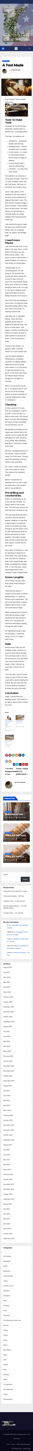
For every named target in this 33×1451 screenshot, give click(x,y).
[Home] (3, 48)
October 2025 (7, 1017)
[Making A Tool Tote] (9, 737)
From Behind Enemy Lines (12, 1320)
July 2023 (6, 1150)
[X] (19, 754)
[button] (29, 48)
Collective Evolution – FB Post (13, 896)
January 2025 (7, 1061)
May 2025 (6, 1041)
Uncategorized (8, 1389)
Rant (5, 1369)
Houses (13, 1444)
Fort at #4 (6, 1315)
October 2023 (7, 1135)
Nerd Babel (7, 1350)
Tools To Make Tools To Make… (9, 723)
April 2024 (6, 1105)
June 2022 (6, 1214)
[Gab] (13, 754)
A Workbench (19, 721)
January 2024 (7, 1120)
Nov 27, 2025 (10, 838)
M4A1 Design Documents (23, 1444)
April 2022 (6, 1224)
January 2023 (7, 1179)
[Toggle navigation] (16, 48)
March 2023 (7, 1169)
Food (5, 1310)
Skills (5, 1379)
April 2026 (6, 987)
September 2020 (8, 1238)
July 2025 (6, 1031)
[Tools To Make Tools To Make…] (9, 717)
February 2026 (8, 997)
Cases (5, 1281)
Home (8, 1444)
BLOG (5, 1266)
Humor (5, 1335)
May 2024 (6, 1100)
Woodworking (6, 61)
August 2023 (7, 1145)
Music (5, 1345)
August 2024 (7, 1086)
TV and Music (7, 1384)
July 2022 (6, 1209)
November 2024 (8, 1071)
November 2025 (8, 1012)
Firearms (6, 1305)
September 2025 (8, 1021)
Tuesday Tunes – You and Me (13, 913)
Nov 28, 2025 (10, 817)
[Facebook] (6, 760)
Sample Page (26, 1448)
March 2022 (7, 1228)
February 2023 (8, 1174)
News (5, 1355)
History (5, 1330)
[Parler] (6, 754)
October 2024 (7, 1076)
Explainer (6, 1291)
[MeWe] (23, 754)
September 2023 (8, 1140)
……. (5, 1251)
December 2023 (8, 1125)
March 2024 (7, 1110)
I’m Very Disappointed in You (10, 771)
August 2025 (7, 1026)
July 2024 (6, 1090)
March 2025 (7, 1051)
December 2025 (8, 1007)
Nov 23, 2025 (10, 859)
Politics (5, 1365)
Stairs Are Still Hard (15, 835)
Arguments (7, 1261)
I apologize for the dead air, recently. (15, 891)
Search (5, 874)
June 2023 (6, 1155)
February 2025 (8, 1056)
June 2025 (6, 1036)
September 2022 (8, 1199)
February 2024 (8, 1115)
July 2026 (6, 972)
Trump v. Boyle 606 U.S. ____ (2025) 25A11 (22, 771)
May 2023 (6, 1159)
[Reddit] (16, 754)
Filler (5, 1300)
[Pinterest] (10, 754)
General (6, 1325)
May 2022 (6, 1219)
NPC (5, 1360)
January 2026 (7, 1002)
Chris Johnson (15, 70)
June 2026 (6, 977)
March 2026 (7, 992)
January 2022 (7, 1233)
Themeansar (16, 1438)
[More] (10, 760)
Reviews (6, 1374)
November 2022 (8, 1189)
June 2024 (6, 1095)
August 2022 (7, 1204)
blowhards (6, 1271)
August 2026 (7, 967)
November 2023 (8, 1130)
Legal (5, 1340)
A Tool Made (12, 65)
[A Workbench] (20, 717)
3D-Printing (7, 1256)
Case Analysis (8, 1276)
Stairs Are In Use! (14, 814)
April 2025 (6, 1046)
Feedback (6, 1296)
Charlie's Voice (8, 1286)
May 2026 (6, 982)
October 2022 (7, 1194)
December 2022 (8, 1184)
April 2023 (6, 1164)
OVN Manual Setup (16, 1448)
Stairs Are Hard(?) (14, 856)
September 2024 (8, 1081)
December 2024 (8, 1066)
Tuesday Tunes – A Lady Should (14, 901)
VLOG (5, 1394)
